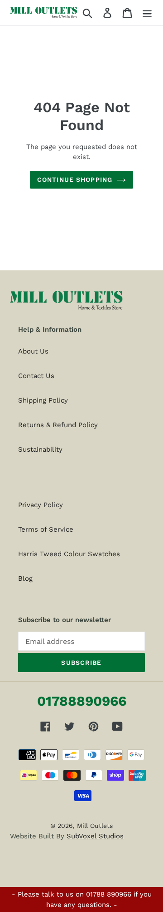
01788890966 (81, 701)
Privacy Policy (40, 505)
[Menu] (147, 13)
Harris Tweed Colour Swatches (69, 554)
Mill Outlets (95, 825)
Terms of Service (45, 529)
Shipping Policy (43, 400)
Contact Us (36, 376)
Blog (25, 578)
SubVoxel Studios (95, 836)
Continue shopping (74, 179)
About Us (33, 351)
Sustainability (40, 449)
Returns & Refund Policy (58, 425)
